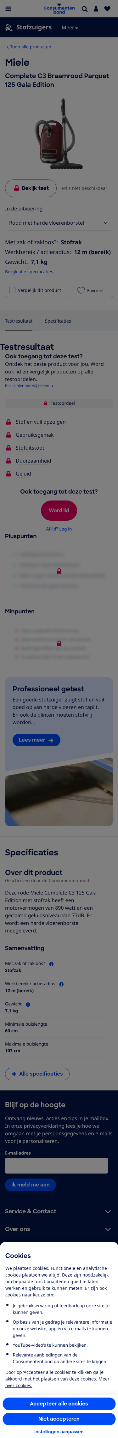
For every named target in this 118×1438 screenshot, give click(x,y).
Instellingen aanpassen (59, 1432)
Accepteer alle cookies (59, 1403)
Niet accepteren (59, 1419)
